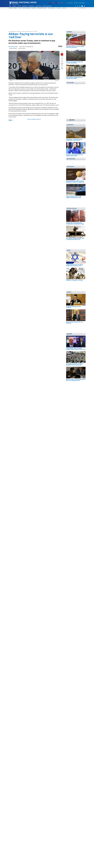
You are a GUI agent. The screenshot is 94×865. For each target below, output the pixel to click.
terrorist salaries (21, 48)
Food (19, 8)
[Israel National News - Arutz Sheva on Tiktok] (84, 6)
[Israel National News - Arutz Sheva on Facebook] (77, 6)
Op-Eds (10, 8)
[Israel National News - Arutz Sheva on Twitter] (75, 6)
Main (10, 6)
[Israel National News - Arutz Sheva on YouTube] (82, 6)
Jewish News (38, 6)
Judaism (15, 8)
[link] (76, 47)
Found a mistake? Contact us (34, 119)
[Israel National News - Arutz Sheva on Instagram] (80, 6)
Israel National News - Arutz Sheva (19, 3)
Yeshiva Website (51, 8)
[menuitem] (10, 6)
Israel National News (12, 31)
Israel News (24, 6)
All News (15, 6)
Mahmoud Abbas (13, 48)
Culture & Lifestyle (26, 8)
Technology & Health (42, 8)
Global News (31, 6)
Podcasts (34, 8)
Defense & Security (47, 6)
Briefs (19, 6)
